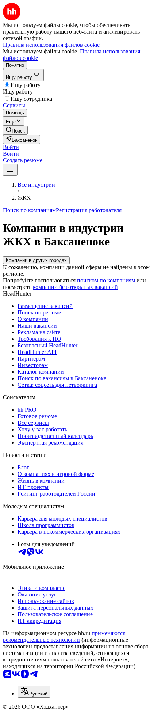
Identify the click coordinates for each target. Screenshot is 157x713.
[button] (11, 147)
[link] (15, 130)
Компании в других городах (36, 260)
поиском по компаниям (106, 280)
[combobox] (34, 692)
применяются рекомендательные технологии (64, 636)
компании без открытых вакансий (75, 287)
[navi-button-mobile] (10, 170)
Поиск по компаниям (29, 210)
